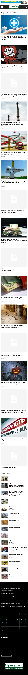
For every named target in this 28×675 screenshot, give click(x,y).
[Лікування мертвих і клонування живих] (4, 508)
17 (6, 625)
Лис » (5, 632)
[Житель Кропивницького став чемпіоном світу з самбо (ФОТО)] (14, 342)
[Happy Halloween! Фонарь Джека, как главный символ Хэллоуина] (14, 371)
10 (6, 622)
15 (25, 622)
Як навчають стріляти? (15, 561)
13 (17, 622)
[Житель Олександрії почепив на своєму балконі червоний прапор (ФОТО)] (14, 399)
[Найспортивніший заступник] (4, 576)
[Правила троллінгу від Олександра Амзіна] (14, 54)
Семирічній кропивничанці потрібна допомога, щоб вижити (12, 211)
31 (6, 630)
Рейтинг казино (4, 637)
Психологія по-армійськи (15, 534)
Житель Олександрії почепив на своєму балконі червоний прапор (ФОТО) (14, 411)
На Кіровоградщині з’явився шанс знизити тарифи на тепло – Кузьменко (13, 298)
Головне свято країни (14, 527)
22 (25, 625)
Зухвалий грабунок (14, 513)
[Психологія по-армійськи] (4, 535)
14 (21, 622)
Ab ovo (11, 477)
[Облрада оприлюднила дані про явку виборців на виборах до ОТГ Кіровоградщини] (14, 169)
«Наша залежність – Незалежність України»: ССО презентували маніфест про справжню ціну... (18, 485)
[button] (26, 7)
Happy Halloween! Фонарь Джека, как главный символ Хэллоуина (13, 383)
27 (17, 627)
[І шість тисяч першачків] (4, 569)
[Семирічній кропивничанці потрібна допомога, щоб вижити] (14, 199)
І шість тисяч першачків (15, 568)
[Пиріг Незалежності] (4, 522)
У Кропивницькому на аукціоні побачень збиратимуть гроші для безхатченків (14, 95)
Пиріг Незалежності (14, 520)
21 (21, 625)
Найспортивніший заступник (16, 574)
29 (25, 627)
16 (2, 625)
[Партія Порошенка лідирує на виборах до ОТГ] (14, 427)
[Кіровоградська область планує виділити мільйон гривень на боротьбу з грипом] (14, 24)
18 (10, 625)
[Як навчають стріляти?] (4, 563)
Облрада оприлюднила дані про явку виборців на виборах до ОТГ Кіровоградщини (13, 182)
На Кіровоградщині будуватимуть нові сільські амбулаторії (13, 153)
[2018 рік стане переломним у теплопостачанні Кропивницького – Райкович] (14, 111)
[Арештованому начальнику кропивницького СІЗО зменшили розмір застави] (14, 227)
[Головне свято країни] (4, 529)
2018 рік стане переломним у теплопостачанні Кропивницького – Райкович (12, 124)
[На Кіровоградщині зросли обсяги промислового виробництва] (14, 314)
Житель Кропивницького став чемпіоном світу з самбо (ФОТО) (11, 354)
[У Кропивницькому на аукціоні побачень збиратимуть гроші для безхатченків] (14, 83)
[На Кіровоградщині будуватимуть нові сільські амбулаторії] (14, 141)
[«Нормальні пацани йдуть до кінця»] (4, 542)
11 (10, 622)
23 (2, 627)
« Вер (2, 632)
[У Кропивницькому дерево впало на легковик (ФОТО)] (14, 257)
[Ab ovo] (4, 478)
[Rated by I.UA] (6, 656)
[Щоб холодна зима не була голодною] (4, 556)
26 (14, 627)
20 (17, 625)
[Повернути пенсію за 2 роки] (4, 501)
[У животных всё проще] (14, 456)
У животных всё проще (8, 467)
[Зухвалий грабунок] (4, 515)
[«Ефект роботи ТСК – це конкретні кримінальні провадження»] (4, 549)
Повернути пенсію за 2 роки (16, 500)
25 (10, 627)
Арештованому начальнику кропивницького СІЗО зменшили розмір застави (14, 240)
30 (2, 630)
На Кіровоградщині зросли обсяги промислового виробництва (12, 326)
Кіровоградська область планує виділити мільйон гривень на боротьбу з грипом (14, 37)
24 (6, 627)
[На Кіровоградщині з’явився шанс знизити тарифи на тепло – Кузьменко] (14, 286)
